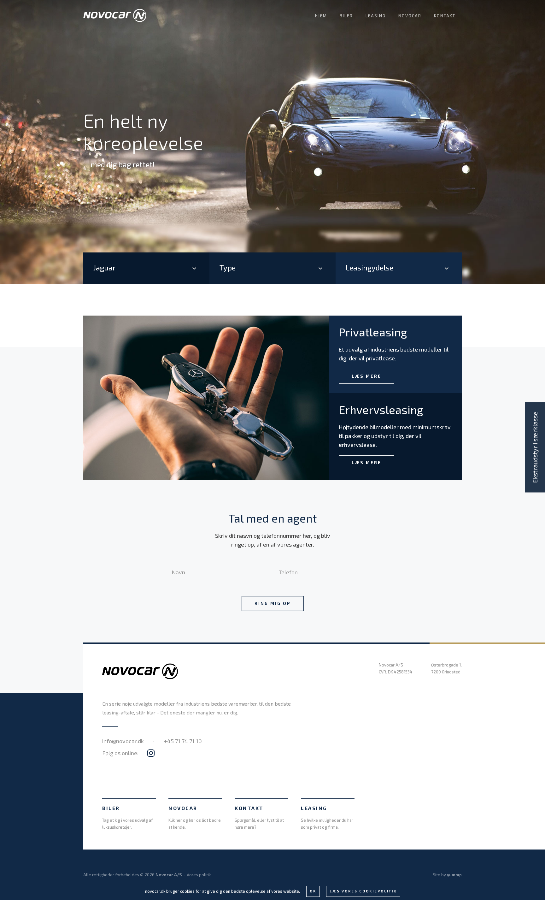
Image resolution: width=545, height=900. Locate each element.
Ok (313, 891)
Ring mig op (273, 603)
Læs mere (366, 376)
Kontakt (444, 15)
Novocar (409, 15)
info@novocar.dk (123, 740)
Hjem (321, 15)
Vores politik (199, 874)
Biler (346, 15)
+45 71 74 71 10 (183, 740)
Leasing (376, 15)
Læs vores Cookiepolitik (363, 891)
